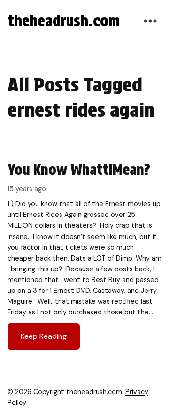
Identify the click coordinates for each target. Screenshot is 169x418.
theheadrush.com (64, 21)
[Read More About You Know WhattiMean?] (84, 255)
